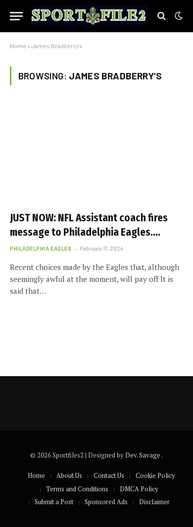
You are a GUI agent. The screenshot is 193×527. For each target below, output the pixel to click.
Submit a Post (54, 501)
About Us (69, 475)
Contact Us (109, 475)
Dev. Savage (143, 455)
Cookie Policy (155, 475)
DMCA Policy (139, 488)
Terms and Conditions (77, 488)
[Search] (161, 16)
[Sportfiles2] (89, 16)
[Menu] (16, 16)
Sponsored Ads (106, 501)
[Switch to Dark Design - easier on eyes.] (177, 15)
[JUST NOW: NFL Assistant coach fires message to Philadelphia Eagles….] (96, 154)
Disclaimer (154, 501)
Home (18, 45)
